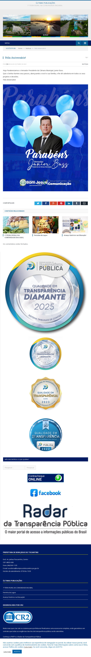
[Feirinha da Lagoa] (45, 224)
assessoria (58, 628)
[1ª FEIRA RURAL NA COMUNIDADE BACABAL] (16, 224)
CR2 (7, 64)
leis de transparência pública (40, 631)
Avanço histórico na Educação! (75, 235)
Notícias (85, 64)
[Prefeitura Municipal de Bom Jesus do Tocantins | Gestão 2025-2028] (45, 25)
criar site (17, 628)
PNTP (13, 637)
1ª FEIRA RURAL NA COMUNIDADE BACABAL (14, 236)
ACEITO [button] (17, 651)
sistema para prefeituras (32, 628)
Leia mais (28, 647)
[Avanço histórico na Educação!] (75, 224)
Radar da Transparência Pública (29, 637)
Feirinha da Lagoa (45, 5)
